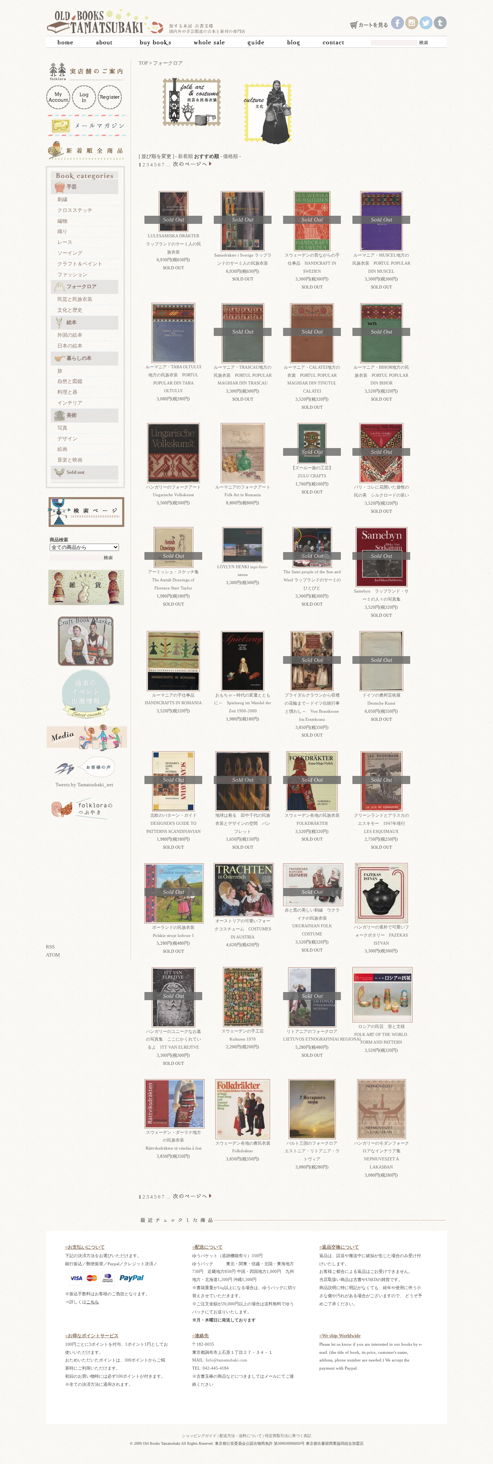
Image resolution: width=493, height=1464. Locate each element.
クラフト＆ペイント (79, 264)
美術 (72, 415)
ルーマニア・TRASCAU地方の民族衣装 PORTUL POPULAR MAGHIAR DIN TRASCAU (243, 375)
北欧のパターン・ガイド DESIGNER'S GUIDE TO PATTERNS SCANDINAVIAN (173, 823)
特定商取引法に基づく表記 (288, 1436)
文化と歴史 (69, 310)
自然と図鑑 (69, 381)
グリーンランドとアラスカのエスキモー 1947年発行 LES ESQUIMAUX (381, 823)
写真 (62, 428)
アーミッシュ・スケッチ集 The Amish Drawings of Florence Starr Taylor (175, 579)
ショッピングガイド (199, 1436)
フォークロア (82, 286)
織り (62, 231)
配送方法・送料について (241, 1436)
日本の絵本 (69, 346)
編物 (62, 221)
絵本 (72, 322)
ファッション (72, 274)
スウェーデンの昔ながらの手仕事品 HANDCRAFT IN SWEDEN (312, 263)
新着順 (185, 156)
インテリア (69, 403)
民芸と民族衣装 (74, 299)
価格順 (230, 156)
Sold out (75, 472)
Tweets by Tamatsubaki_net (84, 784)
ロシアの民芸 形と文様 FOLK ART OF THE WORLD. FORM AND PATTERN (381, 1034)
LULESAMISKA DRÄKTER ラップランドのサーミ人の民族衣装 (174, 243)
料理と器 (67, 392)
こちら (92, 1301)
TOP (143, 63)
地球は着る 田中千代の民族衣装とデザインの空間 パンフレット (242, 823)
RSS (50, 947)
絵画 (62, 449)
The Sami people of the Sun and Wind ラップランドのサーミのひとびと (312, 579)
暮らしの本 (79, 358)
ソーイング (69, 253)
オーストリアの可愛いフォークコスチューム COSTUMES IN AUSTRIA (243, 928)
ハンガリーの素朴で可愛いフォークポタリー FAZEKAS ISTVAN (381, 935)
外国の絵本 (69, 335)
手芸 (72, 187)
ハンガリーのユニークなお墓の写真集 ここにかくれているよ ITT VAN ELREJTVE (173, 1039)
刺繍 (62, 199)
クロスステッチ (74, 210)
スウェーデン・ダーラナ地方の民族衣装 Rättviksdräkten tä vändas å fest (173, 1140)
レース (64, 242)
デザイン (67, 439)
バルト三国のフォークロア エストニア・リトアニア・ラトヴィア (313, 1151)
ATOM (53, 955)
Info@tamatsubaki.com (226, 1360)
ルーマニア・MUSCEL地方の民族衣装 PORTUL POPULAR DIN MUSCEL (381, 263)
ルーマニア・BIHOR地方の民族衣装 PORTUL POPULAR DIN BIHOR (381, 375)
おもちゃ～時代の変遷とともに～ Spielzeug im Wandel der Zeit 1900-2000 (242, 703)
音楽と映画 (69, 460)
